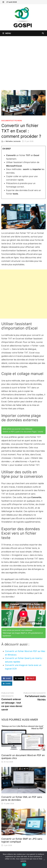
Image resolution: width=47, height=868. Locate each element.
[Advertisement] (23, 60)
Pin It (32, 678)
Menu (8, 33)
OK (24, 864)
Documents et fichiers (11, 121)
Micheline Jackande (13, 141)
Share (8, 678)
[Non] (44, 860)
